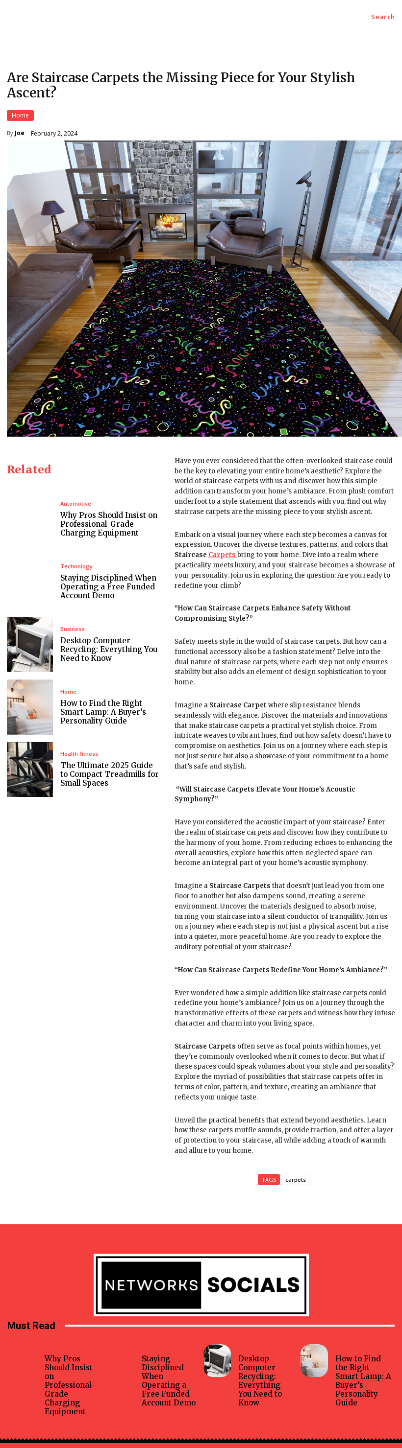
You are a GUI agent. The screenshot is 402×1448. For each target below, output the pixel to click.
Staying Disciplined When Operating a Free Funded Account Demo (108, 586)
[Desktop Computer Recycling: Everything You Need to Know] (30, 644)
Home (20, 115)
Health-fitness (79, 753)
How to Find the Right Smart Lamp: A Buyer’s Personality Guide (103, 712)
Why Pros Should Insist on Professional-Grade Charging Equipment (108, 524)
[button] (383, 16)
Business (72, 628)
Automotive (75, 503)
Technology (76, 566)
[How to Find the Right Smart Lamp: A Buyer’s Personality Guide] (30, 707)
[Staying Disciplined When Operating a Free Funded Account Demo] (30, 581)
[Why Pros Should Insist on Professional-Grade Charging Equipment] (30, 519)
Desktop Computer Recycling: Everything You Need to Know (108, 649)
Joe (20, 133)
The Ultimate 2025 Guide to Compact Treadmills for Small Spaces (109, 774)
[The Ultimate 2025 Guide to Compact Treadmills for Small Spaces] (30, 769)
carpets (295, 1179)
